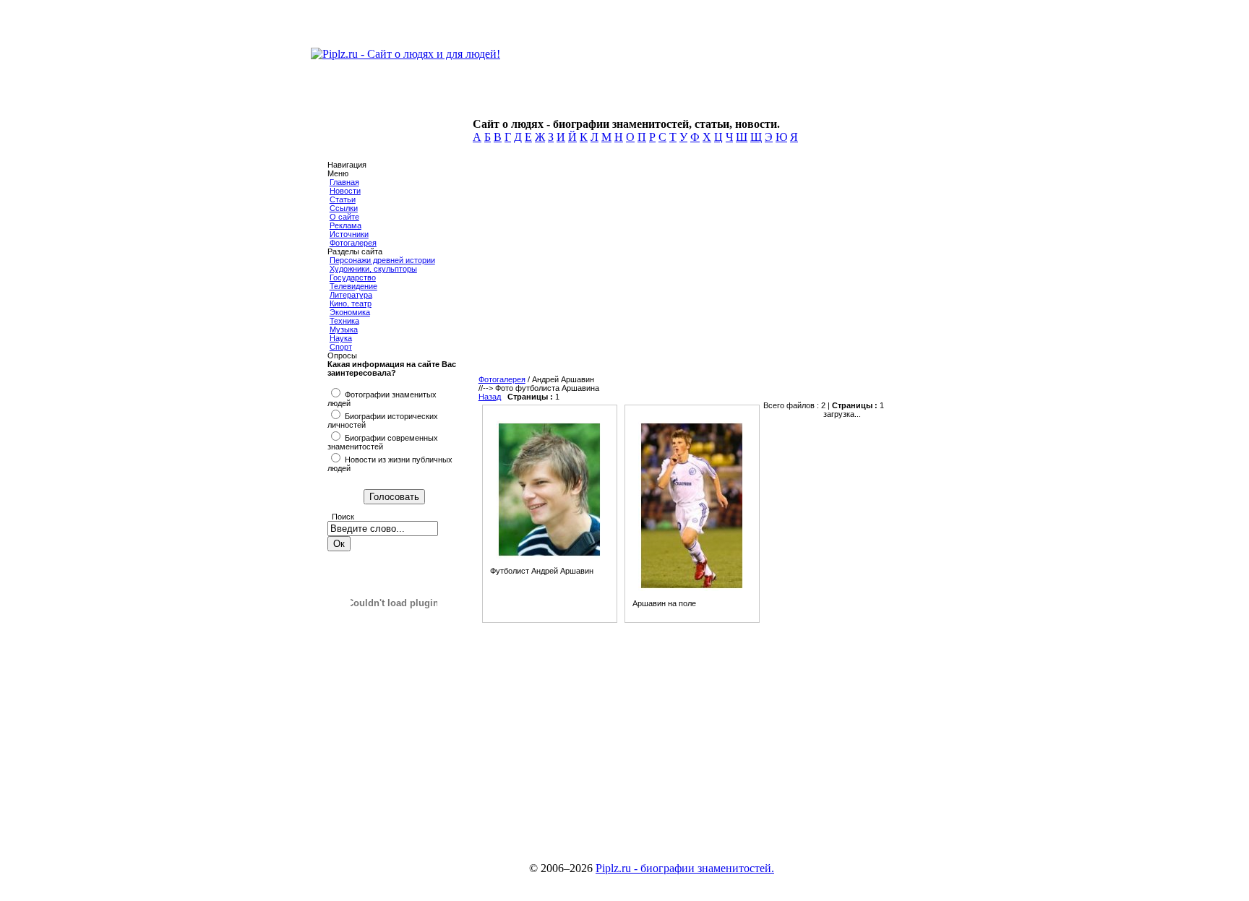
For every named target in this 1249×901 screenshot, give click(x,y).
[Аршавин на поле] (691, 588)
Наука (341, 338)
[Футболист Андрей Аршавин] (549, 555)
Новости (345, 190)
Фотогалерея (353, 242)
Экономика (350, 312)
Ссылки (344, 208)
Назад (489, 396)
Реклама (345, 225)
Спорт (341, 346)
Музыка (344, 329)
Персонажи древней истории (382, 260)
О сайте (344, 216)
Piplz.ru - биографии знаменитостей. (685, 868)
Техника (344, 320)
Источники (349, 234)
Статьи (343, 199)
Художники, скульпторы (373, 268)
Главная (344, 182)
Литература (351, 294)
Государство (353, 277)
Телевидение (353, 286)
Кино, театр (351, 303)
